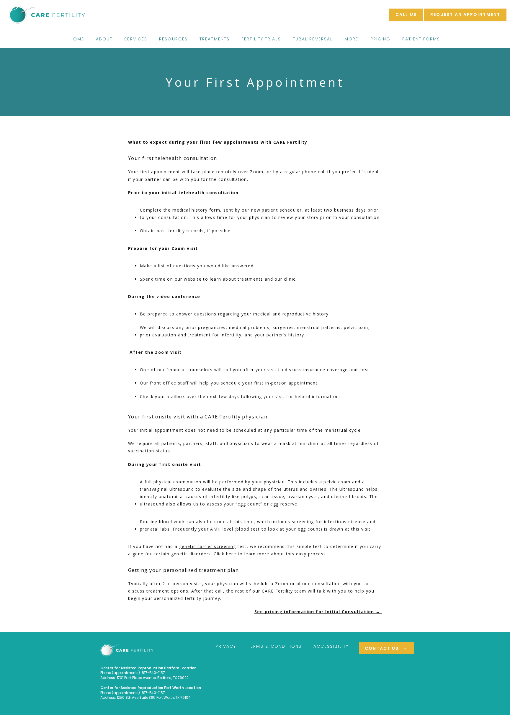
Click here (225, 554)
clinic (289, 279)
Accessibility (331, 646)
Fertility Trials (261, 39)
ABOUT (104, 39)
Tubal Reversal (313, 39)
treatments (250, 279)
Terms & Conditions (275, 646)
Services (135, 39)
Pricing (380, 39)
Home (77, 39)
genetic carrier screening (207, 546)
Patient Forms (421, 39)
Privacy (225, 646)
